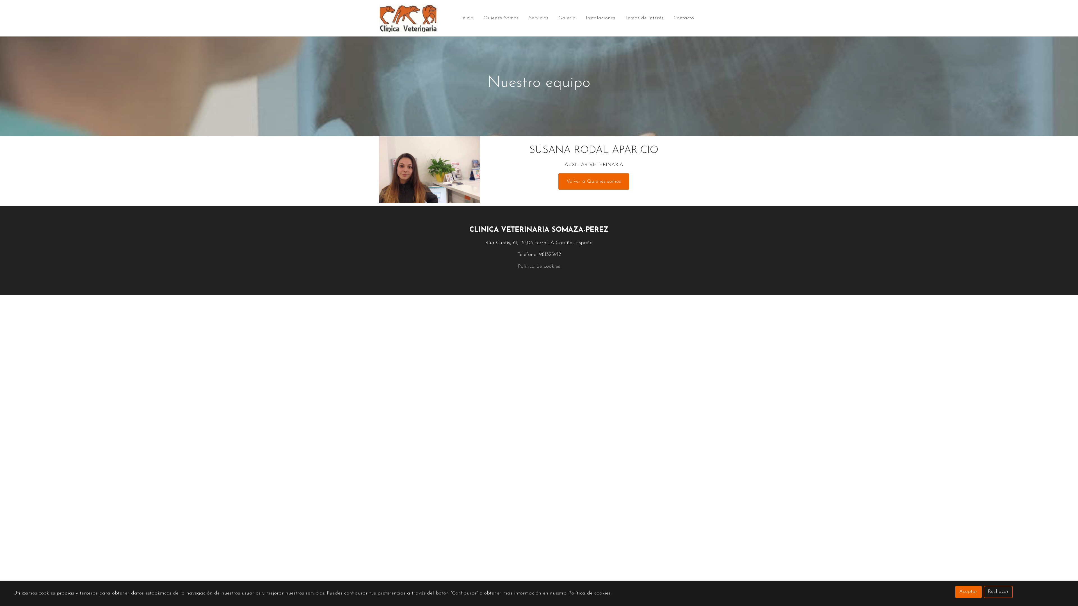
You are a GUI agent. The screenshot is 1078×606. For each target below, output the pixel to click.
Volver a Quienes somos (594, 181)
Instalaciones (600, 18)
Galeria (567, 18)
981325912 (550, 254)
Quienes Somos (501, 18)
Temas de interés (644, 18)
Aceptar (968, 591)
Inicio (467, 18)
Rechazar (998, 591)
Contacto (683, 18)
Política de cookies (539, 266)
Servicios (538, 18)
